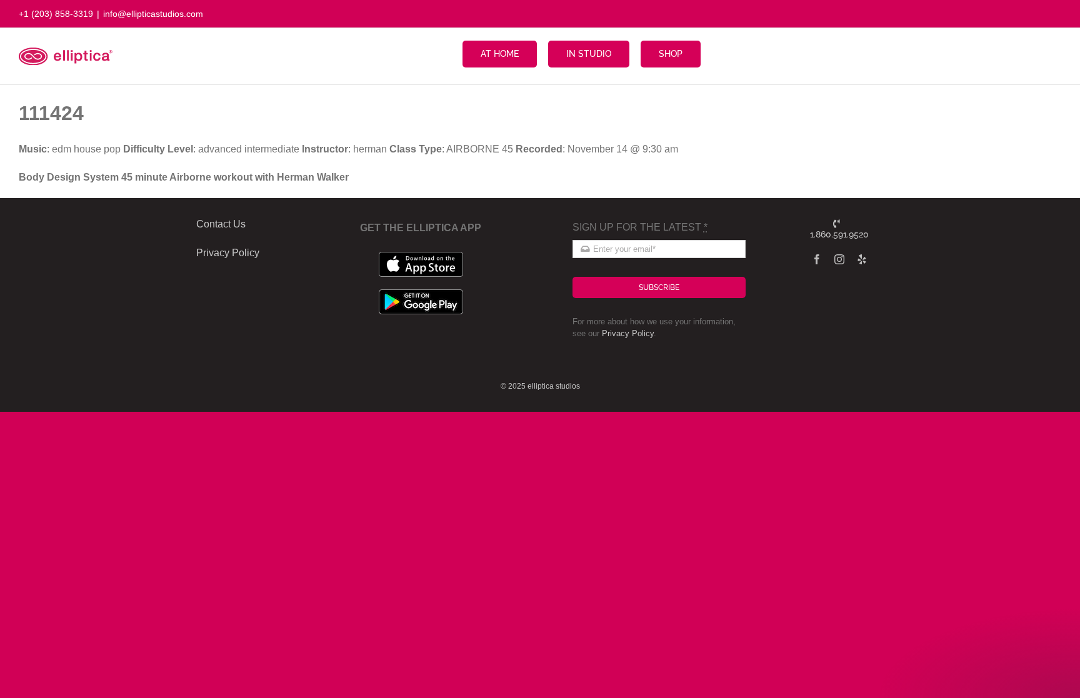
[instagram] (839, 259)
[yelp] (862, 259)
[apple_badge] (421, 256)
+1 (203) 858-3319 (56, 14)
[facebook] (817, 259)
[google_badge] (421, 294)
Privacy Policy (628, 333)
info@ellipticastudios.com (153, 14)
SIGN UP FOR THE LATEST (640, 227)
